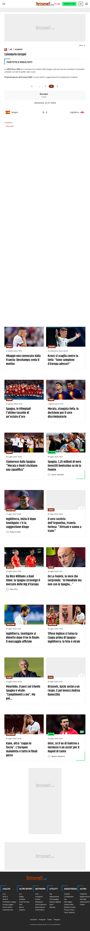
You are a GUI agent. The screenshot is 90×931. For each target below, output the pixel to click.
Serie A (5, 897)
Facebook (33, 919)
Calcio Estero (7, 907)
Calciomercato (8, 910)
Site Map (83, 899)
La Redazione (69, 897)
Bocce (21, 907)
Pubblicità (83, 894)
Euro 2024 (52, 452)
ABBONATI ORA (69, 4)
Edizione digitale (55, 902)
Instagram (42, 919)
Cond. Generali (69, 912)
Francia (9, 346)
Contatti (67, 894)
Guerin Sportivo (40, 905)
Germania (52, 346)
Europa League (8, 905)
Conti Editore (39, 910)
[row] (45, 112)
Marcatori (9, 126)
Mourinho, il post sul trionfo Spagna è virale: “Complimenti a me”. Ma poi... (23, 693)
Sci (20, 894)
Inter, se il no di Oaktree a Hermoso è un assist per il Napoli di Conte (63, 747)
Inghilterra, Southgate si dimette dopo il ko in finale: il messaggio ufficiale (23, 638)
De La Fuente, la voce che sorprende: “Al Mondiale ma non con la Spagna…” (65, 580)
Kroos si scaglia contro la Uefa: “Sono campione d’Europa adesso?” (63, 360)
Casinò (82, 905)
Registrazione (85, 897)
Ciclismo (22, 899)
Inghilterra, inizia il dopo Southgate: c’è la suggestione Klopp (21, 523)
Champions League (9, 902)
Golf (20, 905)
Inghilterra (11, 510)
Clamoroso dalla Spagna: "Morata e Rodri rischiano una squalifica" (21, 466)
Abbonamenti (54, 897)
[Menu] (3, 3)
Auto (37, 894)
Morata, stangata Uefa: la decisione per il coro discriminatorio (63, 413)
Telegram (57, 919)
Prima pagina (54, 899)
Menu (81, 45)
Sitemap (52, 907)
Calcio (51, 677)
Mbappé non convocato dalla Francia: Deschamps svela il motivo (23, 360)
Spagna (9, 399)
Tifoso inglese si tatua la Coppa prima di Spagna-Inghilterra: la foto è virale (64, 638)
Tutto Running (24, 902)
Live (58, 4)
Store (51, 905)
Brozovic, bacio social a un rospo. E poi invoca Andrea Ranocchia (64, 691)
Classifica (8, 123)
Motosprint (39, 902)
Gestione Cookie (70, 907)
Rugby (21, 897)
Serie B (5, 899)
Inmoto (37, 899)
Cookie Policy (69, 905)
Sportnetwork (40, 907)
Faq (65, 899)
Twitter (49, 919)
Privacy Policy (69, 910)
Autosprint (39, 897)
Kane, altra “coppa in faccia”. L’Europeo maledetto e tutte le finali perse (21, 749)
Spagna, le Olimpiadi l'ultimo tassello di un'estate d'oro (18, 413)
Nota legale (68, 902)
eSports (22, 910)
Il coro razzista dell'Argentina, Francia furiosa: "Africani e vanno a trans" (64, 525)
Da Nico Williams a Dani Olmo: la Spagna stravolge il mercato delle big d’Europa (23, 580)
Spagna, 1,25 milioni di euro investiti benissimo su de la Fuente (64, 466)
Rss (51, 894)
